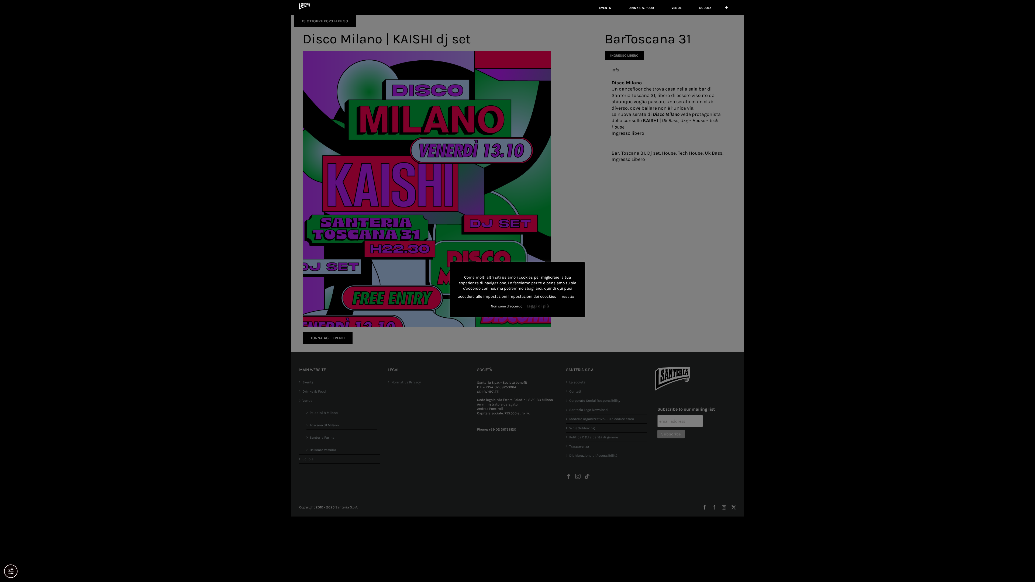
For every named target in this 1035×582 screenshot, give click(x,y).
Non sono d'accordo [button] (506, 306)
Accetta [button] (568, 297)
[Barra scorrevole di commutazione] (726, 7)
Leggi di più (538, 306)
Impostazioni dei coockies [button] (532, 296)
